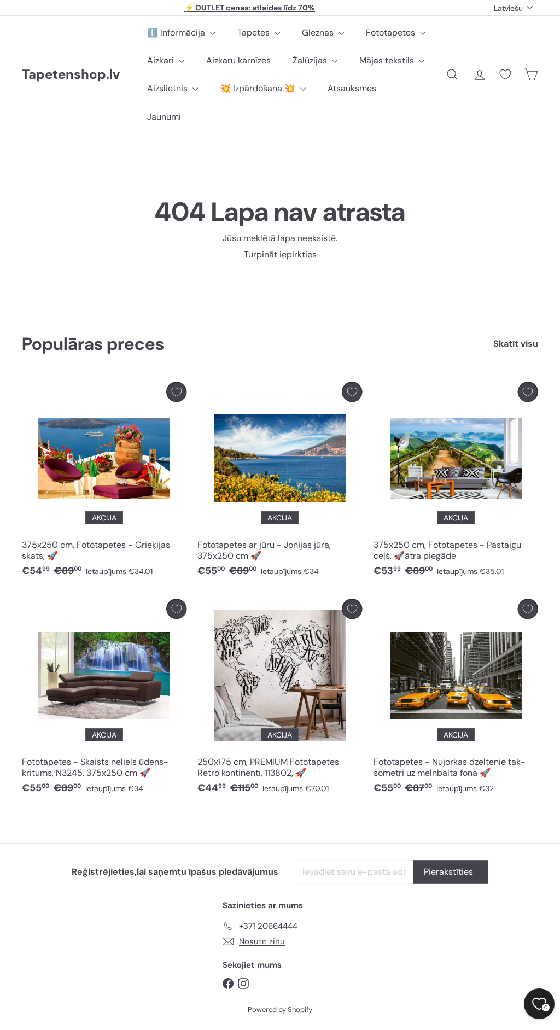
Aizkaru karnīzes (238, 60)
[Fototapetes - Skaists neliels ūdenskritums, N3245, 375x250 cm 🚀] (104, 699)
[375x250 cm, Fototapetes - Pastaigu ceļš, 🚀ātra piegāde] (456, 482)
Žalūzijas (311, 60)
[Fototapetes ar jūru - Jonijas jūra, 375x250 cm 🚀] (279, 482)
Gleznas (319, 32)
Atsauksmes (352, 88)
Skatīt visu (515, 343)
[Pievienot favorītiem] (176, 392)
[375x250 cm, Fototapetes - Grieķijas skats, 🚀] (104, 482)
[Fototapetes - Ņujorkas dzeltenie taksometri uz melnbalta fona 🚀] (456, 699)
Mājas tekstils (387, 60)
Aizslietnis (168, 88)
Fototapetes (391, 32)
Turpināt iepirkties (280, 254)
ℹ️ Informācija (177, 32)
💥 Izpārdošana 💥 (259, 88)
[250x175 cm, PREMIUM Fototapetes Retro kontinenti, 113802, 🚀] (279, 699)
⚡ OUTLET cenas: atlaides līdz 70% (249, 8)
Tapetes (254, 32)
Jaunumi (164, 116)
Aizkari (161, 60)
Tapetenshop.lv (71, 75)
